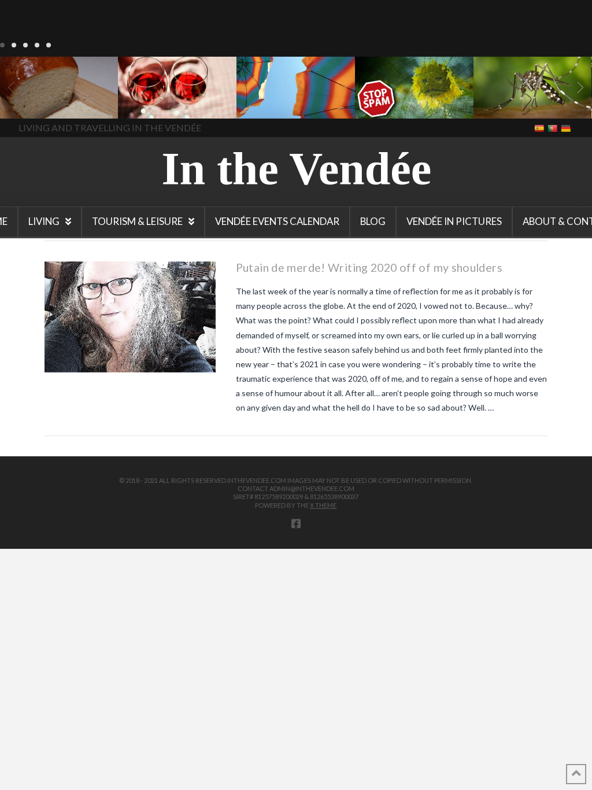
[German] (567, 127)
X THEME (323, 505)
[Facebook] (296, 523)
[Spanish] (540, 127)
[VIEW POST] (130, 316)
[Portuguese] (553, 127)
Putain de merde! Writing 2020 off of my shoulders (369, 267)
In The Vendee (42, 101)
